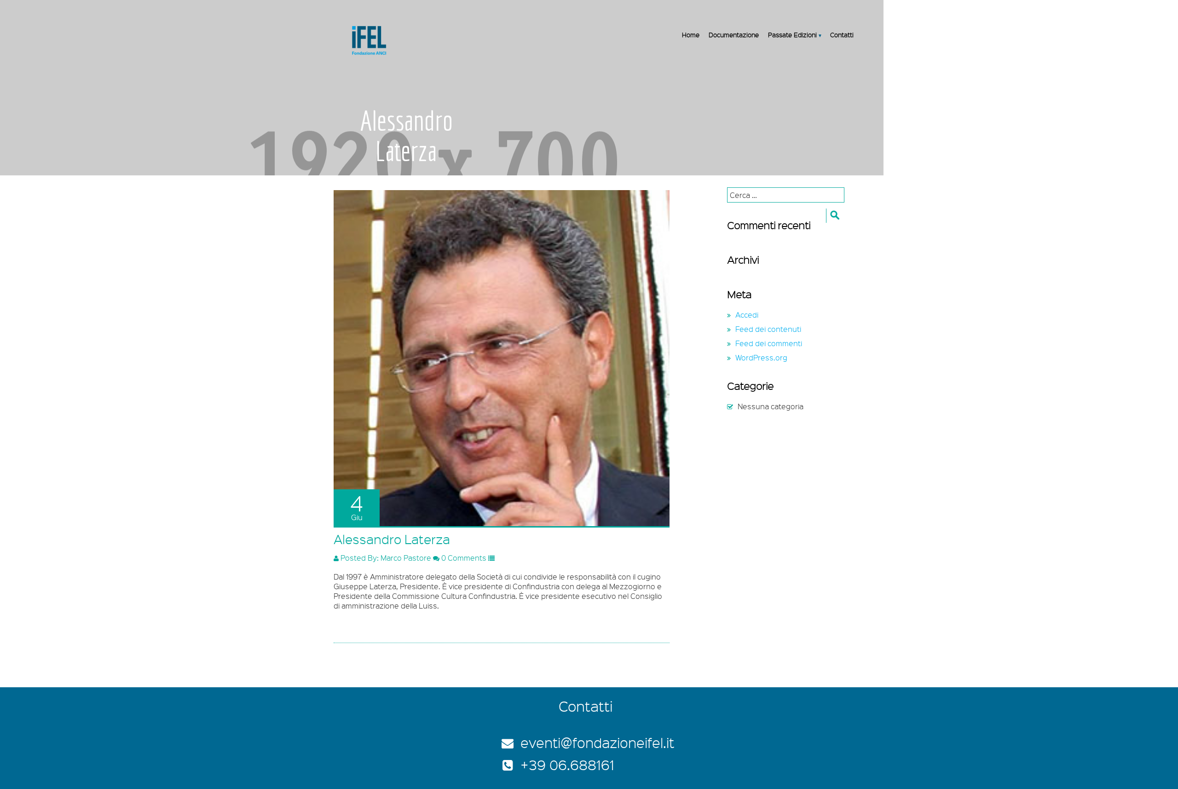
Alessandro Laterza (392, 539)
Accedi (746, 314)
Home (690, 34)
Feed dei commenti (768, 343)
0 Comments (462, 558)
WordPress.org (761, 357)
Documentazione (734, 34)
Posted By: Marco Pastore (385, 558)
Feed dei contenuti (768, 329)
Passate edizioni (792, 34)
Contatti (842, 34)
